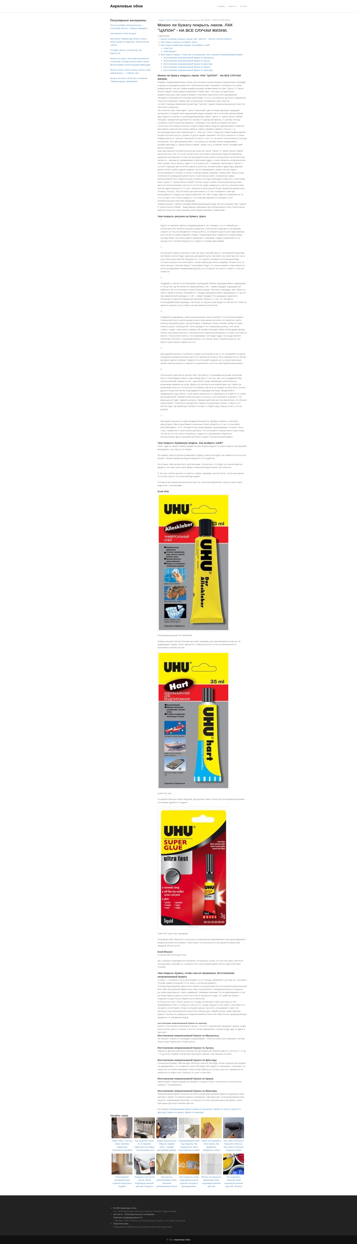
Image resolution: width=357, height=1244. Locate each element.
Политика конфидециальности (127, 1217)
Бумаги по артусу (222, 1109)
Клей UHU (168, 48)
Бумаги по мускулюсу (202, 1109)
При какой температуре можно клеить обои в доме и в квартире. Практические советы (129, 41)
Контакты (118, 1214)
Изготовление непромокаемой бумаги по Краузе (186, 67)
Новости (232, 6)
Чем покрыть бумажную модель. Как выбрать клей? (185, 45)
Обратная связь (121, 1223)
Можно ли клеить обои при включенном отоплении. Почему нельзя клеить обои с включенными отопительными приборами (130, 61)
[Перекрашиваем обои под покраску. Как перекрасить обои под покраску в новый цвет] (188, 1137)
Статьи (243, 6)
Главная (221, 6)
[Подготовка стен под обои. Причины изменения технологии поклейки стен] (122, 1137)
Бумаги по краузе (175, 1112)
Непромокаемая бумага (180, 1109)
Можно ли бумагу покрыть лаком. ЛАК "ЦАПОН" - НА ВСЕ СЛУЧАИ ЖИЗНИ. (196, 39)
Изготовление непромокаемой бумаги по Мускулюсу (188, 57)
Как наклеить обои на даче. (123, 33)
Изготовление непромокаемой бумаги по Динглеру (188, 64)
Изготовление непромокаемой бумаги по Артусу (186, 60)
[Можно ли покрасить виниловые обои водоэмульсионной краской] (211, 1173)
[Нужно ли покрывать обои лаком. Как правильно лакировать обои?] (211, 1137)
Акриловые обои (126, 5)
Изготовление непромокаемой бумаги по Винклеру (188, 70)
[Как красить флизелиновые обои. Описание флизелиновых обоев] (166, 1173)
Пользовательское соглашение (139, 1214)
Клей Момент (169, 51)
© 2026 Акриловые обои (124, 1208)
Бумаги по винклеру (194, 1112)
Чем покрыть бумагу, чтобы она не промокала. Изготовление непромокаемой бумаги (202, 54)
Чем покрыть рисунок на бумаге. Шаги (179, 42)
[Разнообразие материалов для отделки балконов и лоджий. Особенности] (122, 1173)
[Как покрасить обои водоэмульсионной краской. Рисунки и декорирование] (188, 1173)
